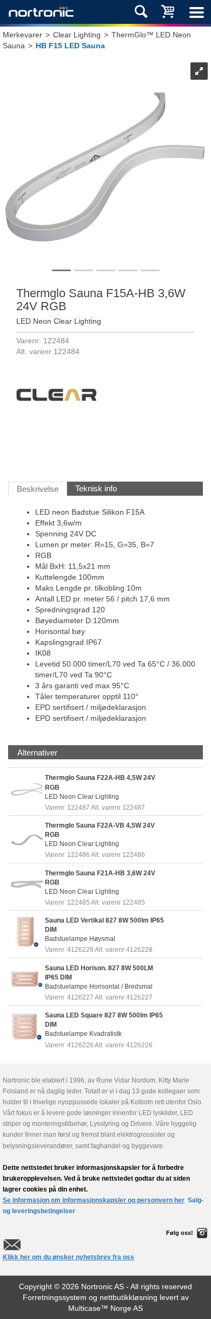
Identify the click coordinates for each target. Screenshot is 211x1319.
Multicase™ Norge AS (105, 1308)
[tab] (37, 752)
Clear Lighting (77, 34)
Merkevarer (22, 34)
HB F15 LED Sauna (70, 45)
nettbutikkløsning (128, 1297)
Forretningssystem (55, 1297)
